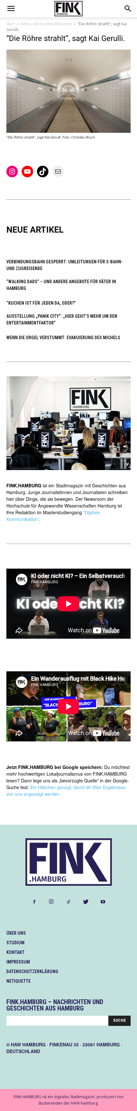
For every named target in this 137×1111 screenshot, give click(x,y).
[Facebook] (34, 902)
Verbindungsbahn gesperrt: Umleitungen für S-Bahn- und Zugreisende (64, 265)
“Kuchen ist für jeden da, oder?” (41, 303)
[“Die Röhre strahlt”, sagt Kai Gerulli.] (68, 131)
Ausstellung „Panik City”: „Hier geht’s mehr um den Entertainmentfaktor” (61, 319)
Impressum (18, 961)
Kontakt (15, 952)
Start (10, 24)
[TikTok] (68, 902)
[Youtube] (103, 902)
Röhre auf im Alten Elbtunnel (46, 24)
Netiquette (18, 981)
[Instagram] (51, 901)
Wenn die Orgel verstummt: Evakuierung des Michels (63, 337)
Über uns (16, 933)
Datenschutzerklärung (32, 971)
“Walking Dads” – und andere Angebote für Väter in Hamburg (61, 285)
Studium (15, 942)
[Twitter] (85, 902)
